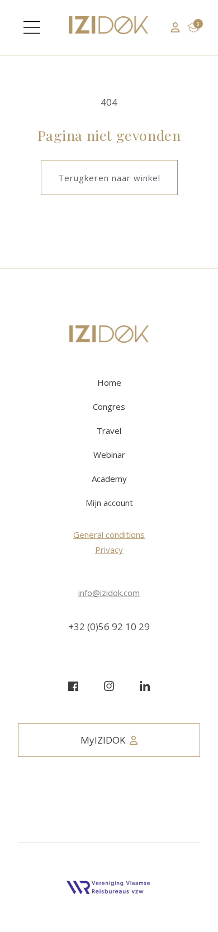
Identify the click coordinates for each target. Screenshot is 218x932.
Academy (109, 478)
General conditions (109, 534)
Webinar (109, 454)
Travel (109, 430)
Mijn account (109, 502)
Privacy (109, 549)
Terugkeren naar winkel (109, 177)
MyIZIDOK (102, 740)
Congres (109, 406)
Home (109, 382)
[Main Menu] (32, 27)
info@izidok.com (109, 592)
